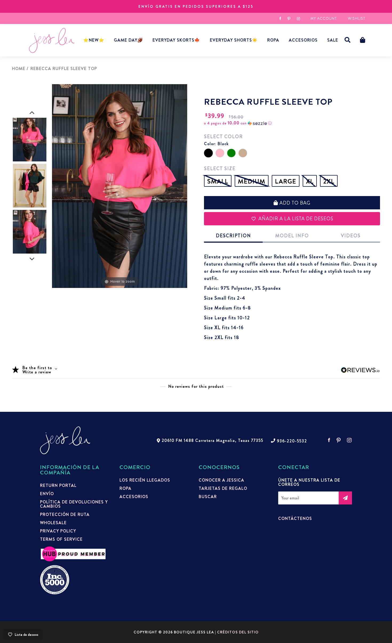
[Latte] (242, 153)
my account (323, 18)
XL (310, 181)
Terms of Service (61, 539)
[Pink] (219, 153)
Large (285, 181)
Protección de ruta (65, 514)
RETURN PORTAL (58, 485)
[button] (348, 40)
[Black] (208, 153)
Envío (47, 494)
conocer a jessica (221, 480)
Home (18, 69)
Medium (251, 181)
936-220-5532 (292, 441)
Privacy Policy (58, 531)
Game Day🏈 (128, 40)
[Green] (231, 153)
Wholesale (53, 523)
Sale (332, 40)
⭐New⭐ (93, 40)
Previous (32, 113)
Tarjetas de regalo (223, 488)
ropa (125, 488)
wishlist (356, 18)
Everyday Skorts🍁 (176, 40)
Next (32, 259)
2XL (328, 181)
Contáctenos (295, 518)
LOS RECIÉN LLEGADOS (144, 480)
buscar (208, 497)
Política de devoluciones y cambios (74, 504)
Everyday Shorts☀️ (234, 40)
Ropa (273, 40)
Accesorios (133, 497)
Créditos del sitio (238, 632)
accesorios (303, 40)
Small (217, 181)
